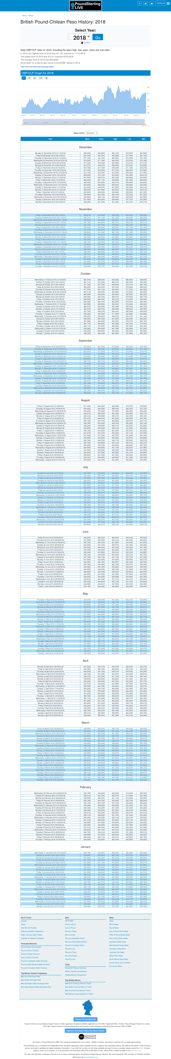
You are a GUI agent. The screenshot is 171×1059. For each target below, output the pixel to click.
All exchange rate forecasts (31, 947)
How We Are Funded (28, 928)
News (111, 921)
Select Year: (85, 30)
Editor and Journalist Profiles (31, 935)
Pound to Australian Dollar (74, 938)
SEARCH (160, 3)
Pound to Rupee (71, 955)
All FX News (113, 924)
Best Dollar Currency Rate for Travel (78, 987)
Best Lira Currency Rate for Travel (77, 990)
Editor (141, 1048)
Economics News (115, 966)
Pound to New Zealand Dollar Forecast (35, 964)
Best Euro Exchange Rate (30, 976)
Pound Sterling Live (91, 1057)
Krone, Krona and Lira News (119, 962)
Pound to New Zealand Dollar (76, 942)
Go (97, 37)
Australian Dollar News (117, 942)
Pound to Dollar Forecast (30, 954)
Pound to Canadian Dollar (74, 945)
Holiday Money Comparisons (75, 975)
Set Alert (86, 42)
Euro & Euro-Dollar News (118, 938)
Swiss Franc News (116, 955)
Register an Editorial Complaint (32, 938)
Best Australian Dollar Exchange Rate (35, 983)
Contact (24, 921)
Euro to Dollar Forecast (29, 957)
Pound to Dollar (71, 931)
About (23, 924)
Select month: (79, 133)
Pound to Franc (71, 952)
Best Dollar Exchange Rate (31, 980)
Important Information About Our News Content (85, 1031)
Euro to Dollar (70, 935)
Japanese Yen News (116, 952)
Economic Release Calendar (75, 968)
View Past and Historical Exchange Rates (37, 66)
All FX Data (69, 921)
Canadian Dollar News (117, 949)
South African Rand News (118, 959)
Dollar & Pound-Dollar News (119, 935)
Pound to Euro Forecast (30, 950)
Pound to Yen (70, 949)
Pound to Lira (70, 959)
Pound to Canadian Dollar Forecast (34, 968)
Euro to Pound (70, 928)
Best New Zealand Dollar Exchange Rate (36, 987)
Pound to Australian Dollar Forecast (34, 961)
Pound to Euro (70, 924)
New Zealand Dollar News (118, 945)
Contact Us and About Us (85, 1019)
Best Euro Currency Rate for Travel (78, 983)
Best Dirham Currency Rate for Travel (79, 994)
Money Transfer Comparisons (76, 971)
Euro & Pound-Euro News (118, 931)
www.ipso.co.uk (136, 1050)
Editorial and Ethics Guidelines (32, 931)
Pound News (114, 928)
